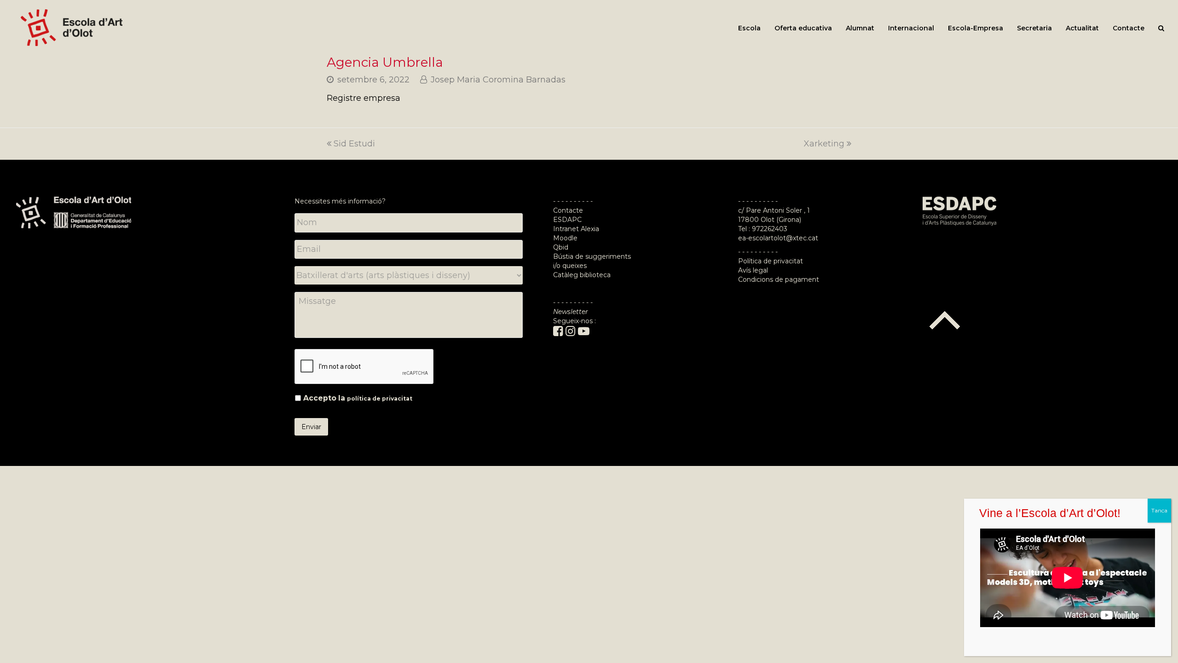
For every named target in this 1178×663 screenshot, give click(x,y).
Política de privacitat (770, 261)
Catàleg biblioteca (582, 275)
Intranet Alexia (576, 229)
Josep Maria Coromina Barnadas (498, 80)
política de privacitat (379, 398)
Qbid (560, 247)
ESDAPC (567, 219)
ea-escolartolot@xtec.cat (778, 238)
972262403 (769, 229)
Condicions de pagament (778, 279)
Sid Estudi (354, 144)
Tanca (1159, 510)
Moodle (566, 238)
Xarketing (824, 144)
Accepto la (357, 398)
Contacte (568, 210)
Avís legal (753, 270)
